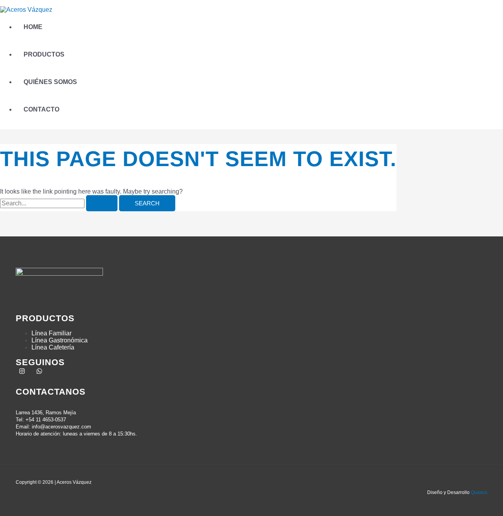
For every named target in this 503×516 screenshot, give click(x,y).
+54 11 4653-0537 (46, 420)
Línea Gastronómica (59, 340)
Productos (44, 54)
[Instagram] (22, 372)
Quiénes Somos (50, 82)
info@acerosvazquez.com (61, 427)
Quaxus (479, 492)
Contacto (41, 109)
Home (33, 27)
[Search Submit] (101, 203)
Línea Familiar (51, 333)
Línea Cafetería (52, 347)
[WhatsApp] (39, 372)
